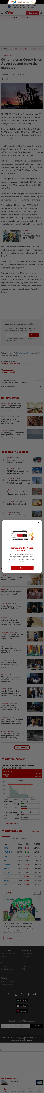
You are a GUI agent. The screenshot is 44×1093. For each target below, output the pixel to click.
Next (22, 568)
